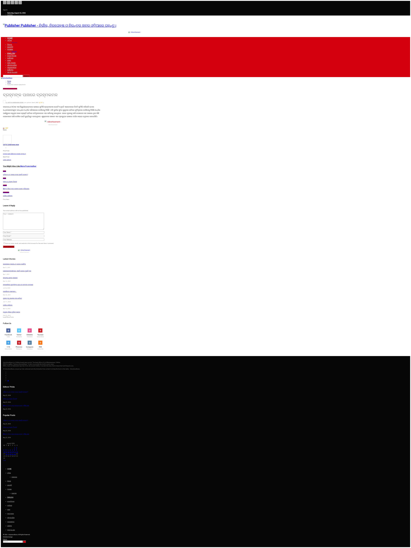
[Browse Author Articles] (7, 143)
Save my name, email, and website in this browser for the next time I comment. (29, 243)
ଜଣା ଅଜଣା (11, 63)
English (11, 53)
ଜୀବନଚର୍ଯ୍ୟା (12, 65)
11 (6, 452)
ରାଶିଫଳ (10, 70)
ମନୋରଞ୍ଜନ (11, 67)
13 (10, 452)
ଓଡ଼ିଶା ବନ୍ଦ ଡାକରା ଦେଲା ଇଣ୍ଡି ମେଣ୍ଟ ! (15, 392)
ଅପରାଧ (10, 49)
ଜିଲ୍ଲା (9, 44)
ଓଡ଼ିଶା (9, 40)
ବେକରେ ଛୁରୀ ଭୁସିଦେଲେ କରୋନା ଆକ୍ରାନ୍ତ (14, 154)
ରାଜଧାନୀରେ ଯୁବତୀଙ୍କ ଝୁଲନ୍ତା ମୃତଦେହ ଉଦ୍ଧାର (18, 285)
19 (8, 454)
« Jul (4, 460)
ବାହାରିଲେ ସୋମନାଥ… (9, 291)
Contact (10, 15)
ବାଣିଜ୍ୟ (10, 58)
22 (15, 454)
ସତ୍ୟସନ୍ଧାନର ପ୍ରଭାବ (10, 278)
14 (13, 452)
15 (15, 452)
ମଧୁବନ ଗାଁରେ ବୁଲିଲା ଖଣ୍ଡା (11, 312)
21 (13, 454)
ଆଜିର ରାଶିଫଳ (7, 160)
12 (8, 452)
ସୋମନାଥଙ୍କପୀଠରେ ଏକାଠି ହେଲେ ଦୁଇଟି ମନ (17, 271)
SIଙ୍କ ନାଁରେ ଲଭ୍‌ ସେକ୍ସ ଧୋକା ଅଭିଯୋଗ (16, 406)
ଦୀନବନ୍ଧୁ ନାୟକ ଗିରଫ (10, 399)
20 (10, 454)
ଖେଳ (9, 60)
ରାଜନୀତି (10, 47)
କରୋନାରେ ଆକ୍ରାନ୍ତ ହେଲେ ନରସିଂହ (14, 264)
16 (17, 452)
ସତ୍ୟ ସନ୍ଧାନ (12, 72)
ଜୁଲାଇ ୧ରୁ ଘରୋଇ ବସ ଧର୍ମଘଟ (12, 298)
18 (6, 454)
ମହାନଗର (14, 42)
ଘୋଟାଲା (14, 51)
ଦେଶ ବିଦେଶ (11, 56)
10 (4, 452)
